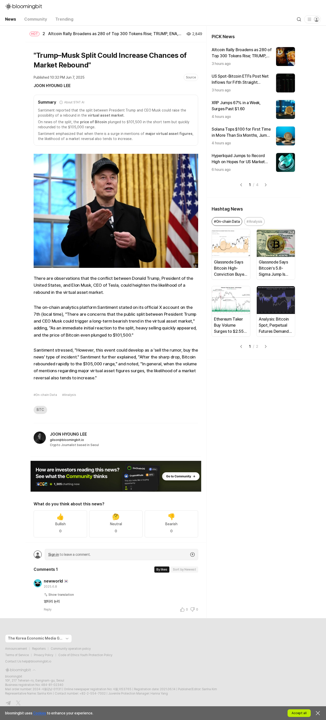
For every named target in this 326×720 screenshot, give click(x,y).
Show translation (61, 595)
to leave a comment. (69, 554)
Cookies (39, 713)
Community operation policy (71, 648)
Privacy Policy (43, 655)
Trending (64, 19)
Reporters (39, 648)
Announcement (16, 648)
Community (35, 19)
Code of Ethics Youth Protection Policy (85, 655)
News (10, 19)
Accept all (299, 713)
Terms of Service (17, 655)
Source (191, 77)
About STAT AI (74, 102)
